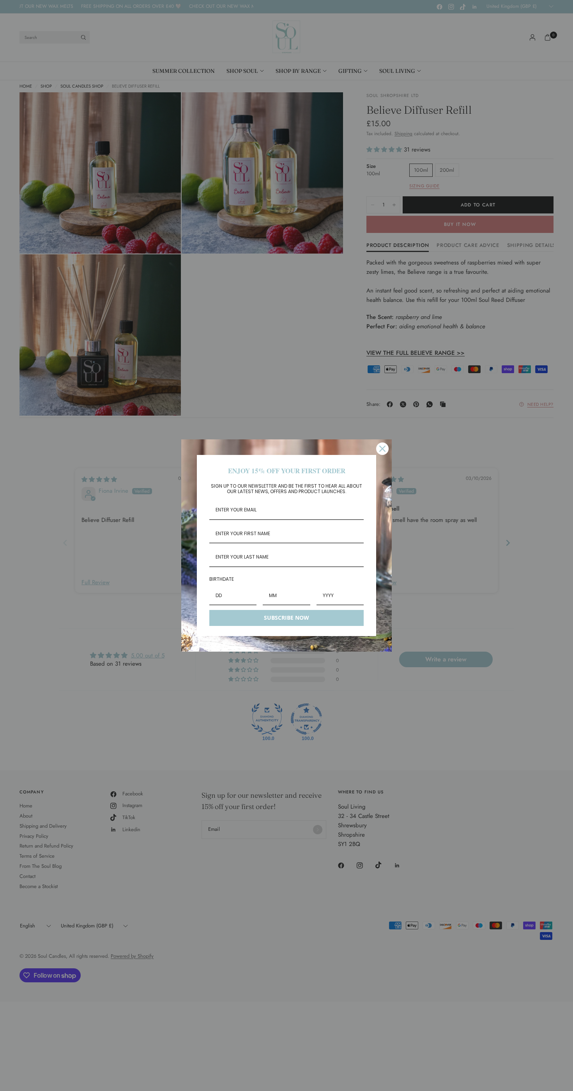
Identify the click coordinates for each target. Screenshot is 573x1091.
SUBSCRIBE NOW (286, 617)
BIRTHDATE (221, 579)
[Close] (382, 448)
